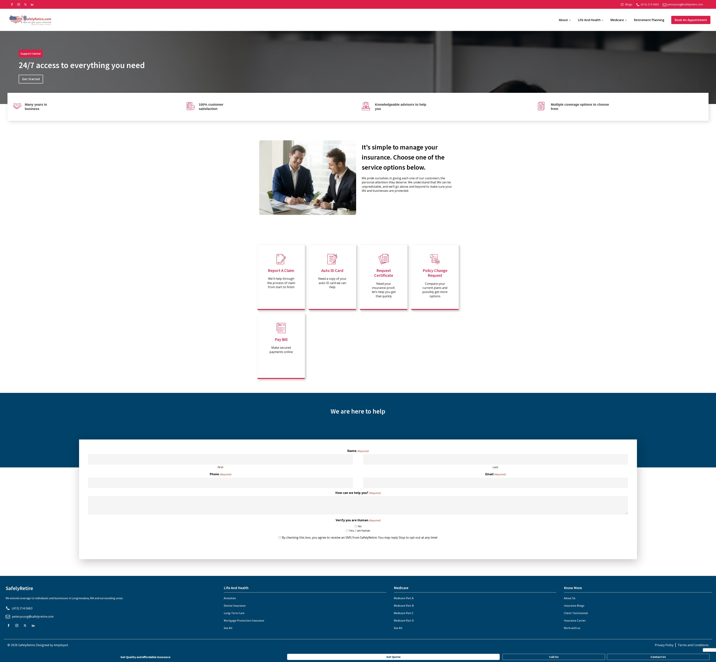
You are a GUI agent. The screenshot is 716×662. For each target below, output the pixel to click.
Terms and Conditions (693, 645)
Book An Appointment (691, 20)
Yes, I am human (359, 530)
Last (495, 467)
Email (495, 474)
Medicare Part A (404, 598)
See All (228, 628)
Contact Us (658, 657)
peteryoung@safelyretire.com (685, 4)
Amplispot (61, 645)
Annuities (230, 598)
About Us (569, 598)
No (360, 526)
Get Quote (393, 657)
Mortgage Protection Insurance (244, 620)
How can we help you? (357, 493)
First (220, 467)
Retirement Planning (649, 20)
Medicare (617, 20)
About (563, 20)
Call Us (554, 657)
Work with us (572, 628)
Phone (220, 474)
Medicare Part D (404, 620)
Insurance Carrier (575, 620)
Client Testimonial (576, 613)
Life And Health (589, 20)
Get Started (31, 79)
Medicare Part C (404, 613)
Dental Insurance (235, 605)
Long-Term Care (234, 613)
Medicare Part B (404, 605)
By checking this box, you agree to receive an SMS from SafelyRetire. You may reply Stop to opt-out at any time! (359, 537)
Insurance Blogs (574, 605)
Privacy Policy (664, 645)
